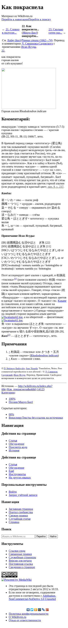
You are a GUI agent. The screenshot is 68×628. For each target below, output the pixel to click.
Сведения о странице (22, 567)
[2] (9, 335)
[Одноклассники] (36, 609)
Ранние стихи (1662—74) (37, 40)
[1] (15, 278)
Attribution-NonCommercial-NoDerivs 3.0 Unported (32, 597)
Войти (13, 491)
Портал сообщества (21, 512)
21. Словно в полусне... (10, 31)
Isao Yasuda (32, 368)
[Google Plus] (47, 609)
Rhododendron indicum (44, 355)
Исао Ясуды (28, 46)
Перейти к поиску (39, 19)
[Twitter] (32, 609)
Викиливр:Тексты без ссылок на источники (36, 417)
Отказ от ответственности (25, 620)
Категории (8, 392)
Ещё (11, 471)
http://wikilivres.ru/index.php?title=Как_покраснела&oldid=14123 (26, 387)
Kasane (62, 300)
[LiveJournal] (43, 609)
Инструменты (17, 474)
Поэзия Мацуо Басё (21, 402)
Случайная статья (19, 518)
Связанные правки (20, 554)
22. (3, 50)
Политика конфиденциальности (28, 613)
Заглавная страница (21, 509)
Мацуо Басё (30, 32)
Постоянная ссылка (21, 563)
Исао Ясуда (19, 375)
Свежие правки (18, 515)
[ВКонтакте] (28, 609)
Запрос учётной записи (23, 495)
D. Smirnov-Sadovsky (14, 368)
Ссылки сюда (17, 550)
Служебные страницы (22, 557)
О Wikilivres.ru (17, 617)
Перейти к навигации (14, 19)
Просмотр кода (18, 447)
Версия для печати (20, 560)
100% (12, 398)
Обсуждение (16, 443)
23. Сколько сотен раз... (56, 31)
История (14, 450)
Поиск (6, 529)
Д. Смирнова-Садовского (37, 43)
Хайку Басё (14, 40)
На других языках (20, 477)
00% (11, 414)
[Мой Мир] (40, 609)
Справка (14, 522)
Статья (13, 440)
